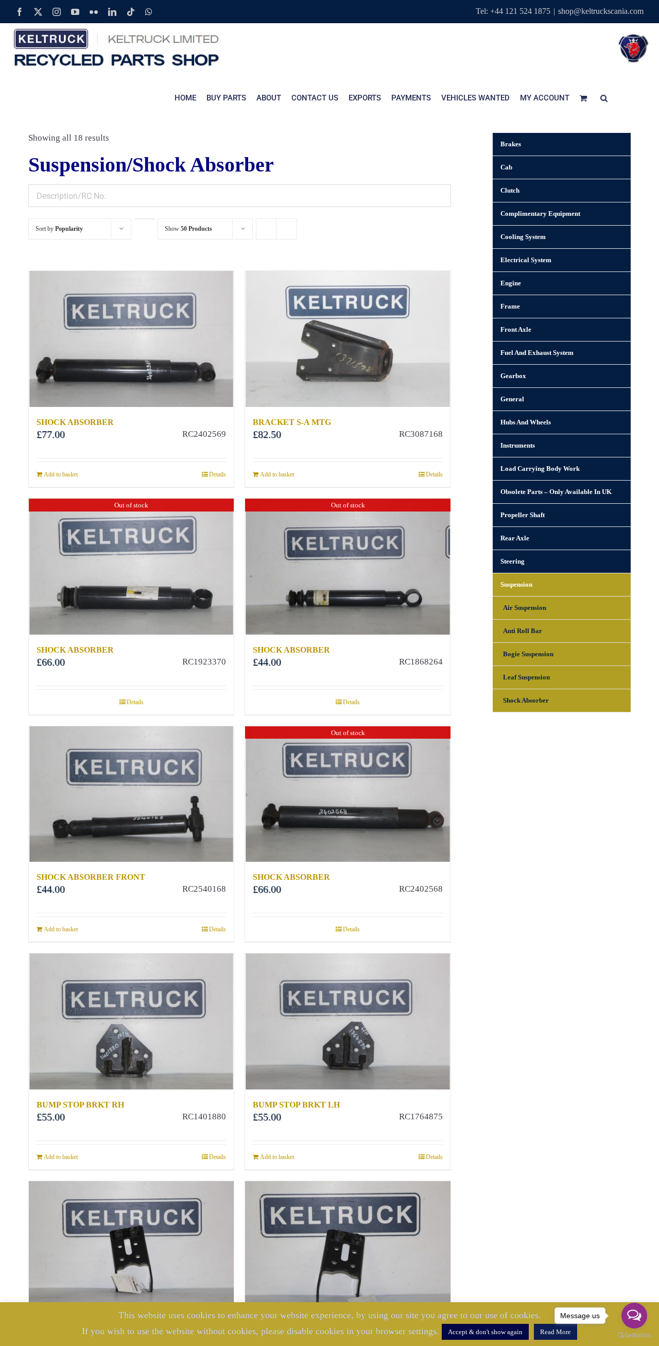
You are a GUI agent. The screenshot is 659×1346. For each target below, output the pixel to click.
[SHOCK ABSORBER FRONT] (131, 794)
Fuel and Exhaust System (537, 352)
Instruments (517, 445)
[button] (604, 98)
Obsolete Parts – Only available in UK (556, 492)
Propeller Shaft (522, 515)
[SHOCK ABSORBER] (131, 339)
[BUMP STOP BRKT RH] (131, 1021)
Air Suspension (524, 607)
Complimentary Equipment (540, 213)
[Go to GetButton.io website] (634, 1335)
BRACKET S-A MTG (292, 422)
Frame (510, 306)
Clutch (509, 190)
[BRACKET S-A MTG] (347, 339)
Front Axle (515, 329)
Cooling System (523, 237)
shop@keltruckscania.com (601, 11)
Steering (512, 561)
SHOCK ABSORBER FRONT (91, 877)
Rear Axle (514, 538)
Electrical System (525, 260)
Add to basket (61, 474)
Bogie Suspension (528, 654)
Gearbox (513, 376)
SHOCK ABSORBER (75, 422)
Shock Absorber (526, 700)
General (512, 399)
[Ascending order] (144, 218)
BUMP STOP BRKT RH (80, 1104)
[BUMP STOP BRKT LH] (347, 1021)
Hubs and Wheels (525, 422)
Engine (510, 283)
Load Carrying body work (540, 468)
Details (217, 474)
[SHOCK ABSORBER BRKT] (131, 1249)
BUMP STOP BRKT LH (296, 1104)
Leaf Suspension (526, 677)
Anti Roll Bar (522, 631)
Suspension (516, 584)
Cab (506, 167)
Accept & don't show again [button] (485, 1332)
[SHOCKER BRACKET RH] (347, 1249)
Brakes (510, 144)
